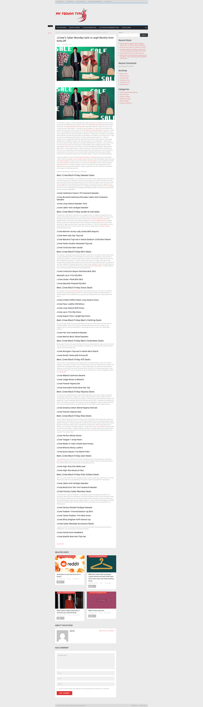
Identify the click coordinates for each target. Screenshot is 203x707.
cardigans (63, 184)
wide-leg (59, 461)
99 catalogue (93, 130)
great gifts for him (62, 164)
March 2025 (123, 74)
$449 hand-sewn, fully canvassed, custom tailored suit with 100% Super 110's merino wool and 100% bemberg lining (101, 578)
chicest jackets (92, 161)
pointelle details (97, 266)
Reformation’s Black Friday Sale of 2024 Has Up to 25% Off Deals (68, 612)
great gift (63, 372)
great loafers (65, 146)
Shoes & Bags (108, 1)
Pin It (49, 33)
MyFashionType (69, 705)
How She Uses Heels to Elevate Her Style (133, 47)
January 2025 (124, 78)
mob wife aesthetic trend (98, 218)
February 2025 (124, 76)
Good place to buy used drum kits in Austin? (69, 575)
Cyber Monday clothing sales (75, 126)
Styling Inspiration (81, 1)
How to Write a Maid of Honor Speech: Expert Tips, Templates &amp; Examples (132, 44)
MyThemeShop (81, 705)
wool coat (100, 222)
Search (121, 32)
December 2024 (125, 80)
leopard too (100, 220)
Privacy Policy (143, 705)
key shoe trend (99, 426)
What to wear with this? (96, 610)
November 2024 (125, 82)
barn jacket (106, 226)
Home (58, 32)
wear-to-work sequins (76, 159)
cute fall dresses (74, 291)
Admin (58, 44)
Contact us (134, 705)
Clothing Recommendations (95, 1)
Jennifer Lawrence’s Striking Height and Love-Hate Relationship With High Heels (133, 50)
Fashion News (59, 1)
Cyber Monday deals (95, 124)
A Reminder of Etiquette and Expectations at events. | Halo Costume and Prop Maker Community (133, 56)
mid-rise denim (109, 186)
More (59, 582)
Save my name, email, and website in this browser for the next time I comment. (84, 688)
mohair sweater (64, 161)
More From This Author (106, 631)
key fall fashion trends (87, 157)
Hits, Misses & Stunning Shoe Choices (132, 53)
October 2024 (124, 84)
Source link (60, 544)
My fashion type (125, 99)
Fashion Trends (70, 1)
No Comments (75, 578)
